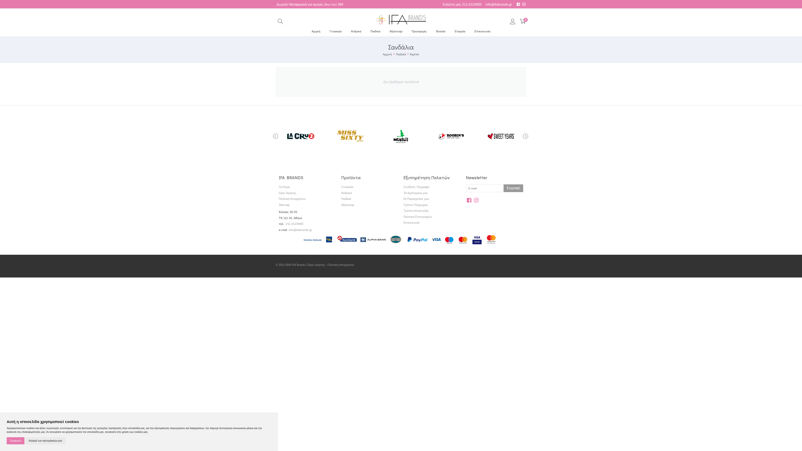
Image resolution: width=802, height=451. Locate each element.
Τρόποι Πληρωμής (416, 204)
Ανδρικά (356, 31)
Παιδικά (375, 31)
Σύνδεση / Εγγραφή (416, 187)
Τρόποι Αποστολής (416, 210)
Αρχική (316, 31)
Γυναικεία (336, 31)
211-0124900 (472, 4)
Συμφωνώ (15, 440)
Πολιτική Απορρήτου (292, 198)
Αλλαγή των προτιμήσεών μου (45, 440)
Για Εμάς (284, 187)
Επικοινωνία (482, 31)
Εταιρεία (460, 31)
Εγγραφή (513, 188)
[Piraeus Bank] (319, 244)
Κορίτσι (414, 54)
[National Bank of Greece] (396, 244)
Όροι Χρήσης (287, 193)
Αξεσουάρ (396, 31)
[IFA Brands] (401, 19)
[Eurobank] (347, 244)
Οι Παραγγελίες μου (416, 198)
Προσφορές (419, 31)
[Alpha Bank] (373, 244)
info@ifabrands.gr (499, 4)
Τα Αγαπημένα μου (416, 193)
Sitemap (284, 204)
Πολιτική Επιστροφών (418, 216)
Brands (440, 31)
